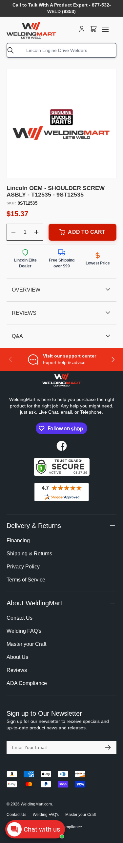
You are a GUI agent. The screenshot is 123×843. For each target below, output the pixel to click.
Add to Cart (86, 232)
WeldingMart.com (36, 804)
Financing (18, 540)
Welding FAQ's (24, 631)
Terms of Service (26, 579)
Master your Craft (26, 644)
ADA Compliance (27, 683)
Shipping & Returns (29, 553)
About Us (17, 657)
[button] (93, 29)
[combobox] (61, 50)
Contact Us (19, 618)
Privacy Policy (23, 566)
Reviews (17, 670)
